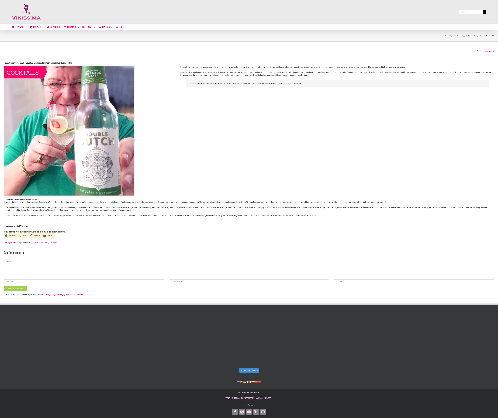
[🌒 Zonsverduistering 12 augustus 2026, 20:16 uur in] (445, 339)
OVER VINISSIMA (232, 397)
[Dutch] (238, 382)
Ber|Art (250, 405)
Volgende (488, 51)
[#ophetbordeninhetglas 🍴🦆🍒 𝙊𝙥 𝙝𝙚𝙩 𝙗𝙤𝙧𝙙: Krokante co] (249, 339)
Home (446, 36)
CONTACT (260, 397)
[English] (241, 382)
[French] (247, 382)
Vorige (479, 51)
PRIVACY (269, 397)
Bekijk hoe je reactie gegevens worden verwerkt (65, 295)
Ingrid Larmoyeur (14, 243)
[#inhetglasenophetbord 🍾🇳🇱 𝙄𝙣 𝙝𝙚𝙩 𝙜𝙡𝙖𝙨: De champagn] (347, 339)
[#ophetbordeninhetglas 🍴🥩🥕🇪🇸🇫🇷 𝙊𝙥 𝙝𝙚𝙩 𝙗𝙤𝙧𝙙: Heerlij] (150, 339)
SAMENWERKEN (247, 397)
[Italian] (250, 382)
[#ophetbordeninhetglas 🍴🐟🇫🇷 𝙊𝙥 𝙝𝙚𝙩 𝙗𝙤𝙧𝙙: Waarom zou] (52, 339)
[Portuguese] (256, 382)
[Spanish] (253, 382)
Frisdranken (53, 243)
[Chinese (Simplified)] (259, 382)
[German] (244, 382)
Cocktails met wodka (41, 243)
